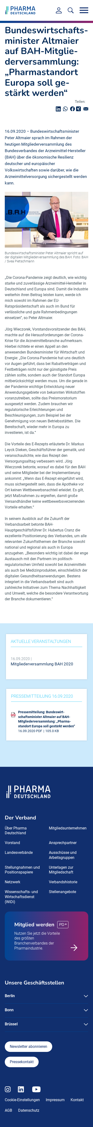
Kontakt (77, 1100)
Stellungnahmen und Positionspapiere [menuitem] (22, 870)
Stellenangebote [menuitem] (62, 891)
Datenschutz (28, 1110)
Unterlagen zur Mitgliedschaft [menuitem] (61, 870)
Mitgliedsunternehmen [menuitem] (68, 828)
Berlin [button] (10, 996)
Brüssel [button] (11, 1024)
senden (87, 109)
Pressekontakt (22, 1062)
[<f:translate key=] (71, 10)
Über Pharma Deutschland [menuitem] (16, 830)
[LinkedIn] (59, 109)
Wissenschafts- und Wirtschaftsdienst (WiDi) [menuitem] (21, 896)
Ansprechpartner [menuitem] (63, 842)
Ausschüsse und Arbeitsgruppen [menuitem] (63, 855)
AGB (8, 1110)
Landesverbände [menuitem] (19, 852)
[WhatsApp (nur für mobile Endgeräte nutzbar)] (66, 109)
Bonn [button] (9, 1010)
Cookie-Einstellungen (22, 1100)
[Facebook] (73, 109)
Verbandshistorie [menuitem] (63, 882)
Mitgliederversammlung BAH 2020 (42, 664)
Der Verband (20, 817)
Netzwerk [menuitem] (12, 882)
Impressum (55, 1100)
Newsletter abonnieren (28, 1046)
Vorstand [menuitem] (12, 842)
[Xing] (79, 109)
